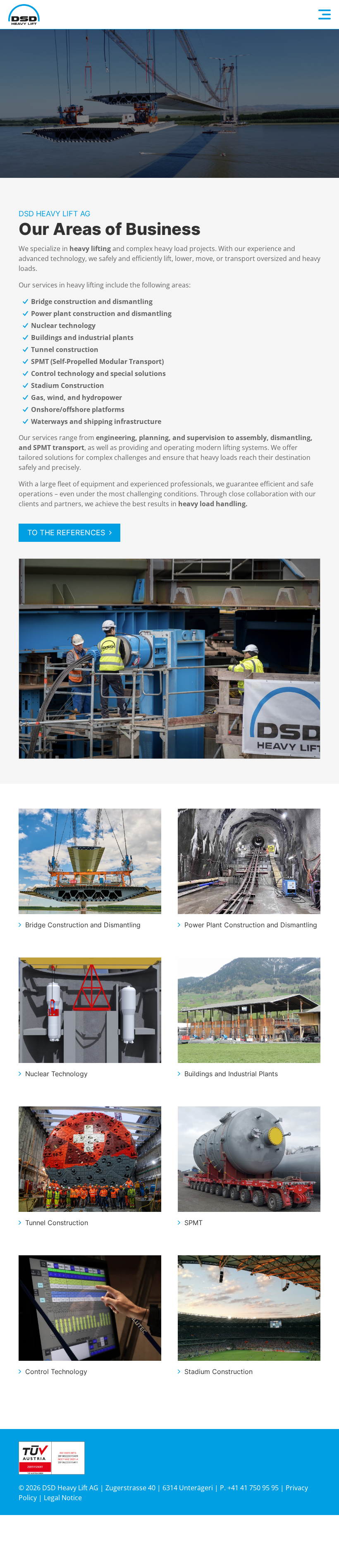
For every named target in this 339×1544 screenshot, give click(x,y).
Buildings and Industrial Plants (231, 1074)
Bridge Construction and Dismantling (83, 925)
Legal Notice (63, 1497)
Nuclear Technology (56, 1074)
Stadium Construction (218, 1371)
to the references (66, 532)
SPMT (193, 1222)
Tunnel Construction (56, 1222)
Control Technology (56, 1371)
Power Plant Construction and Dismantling (250, 925)
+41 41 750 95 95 (253, 1487)
